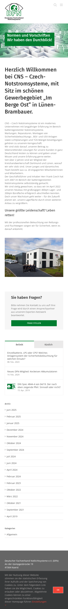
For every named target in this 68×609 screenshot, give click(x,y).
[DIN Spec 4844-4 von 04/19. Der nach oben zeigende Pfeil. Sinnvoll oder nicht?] (11, 384)
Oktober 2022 (14, 489)
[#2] (34, 40)
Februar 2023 (14, 483)
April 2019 (12, 516)
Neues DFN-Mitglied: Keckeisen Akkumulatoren (32, 371)
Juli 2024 (11, 456)
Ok (58, 590)
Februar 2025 (14, 416)
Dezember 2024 (15, 429)
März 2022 (12, 496)
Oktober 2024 (14, 443)
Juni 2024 (11, 463)
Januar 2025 (13, 423)
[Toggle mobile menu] (61, 4)
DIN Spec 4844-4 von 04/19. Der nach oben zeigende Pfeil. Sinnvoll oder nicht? (39, 386)
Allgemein (12, 534)
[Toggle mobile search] (55, 4)
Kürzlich (49, 344)
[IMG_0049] (34, 238)
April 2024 (12, 469)
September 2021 (15, 509)
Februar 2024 (14, 476)
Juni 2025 (11, 409)
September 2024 (15, 449)
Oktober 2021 (14, 503)
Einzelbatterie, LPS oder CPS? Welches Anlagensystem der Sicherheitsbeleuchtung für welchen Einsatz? (32, 355)
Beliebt (19, 344)
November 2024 (15, 436)
